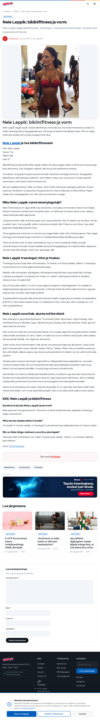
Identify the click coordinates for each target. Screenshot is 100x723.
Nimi (8, 608)
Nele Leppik (11, 143)
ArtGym (55, 456)
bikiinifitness (9, 467)
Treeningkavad (63, 676)
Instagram (80, 681)
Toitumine (38, 467)
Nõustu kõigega (21, 714)
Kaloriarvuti (61, 663)
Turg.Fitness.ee (16, 446)
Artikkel (16, 11)
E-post (9, 618)
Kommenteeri (12, 578)
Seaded (82, 714)
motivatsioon (24, 467)
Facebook (80, 685)
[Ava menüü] (94, 4)
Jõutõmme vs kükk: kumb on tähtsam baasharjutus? (49, 541)
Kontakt (79, 677)
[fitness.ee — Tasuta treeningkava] (50, 487)
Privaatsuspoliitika (27, 708)
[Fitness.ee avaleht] (8, 4)
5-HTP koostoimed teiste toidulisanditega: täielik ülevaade (16, 543)
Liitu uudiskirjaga (86, 671)
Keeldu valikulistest (54, 714)
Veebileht (10, 629)
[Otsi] (88, 4)
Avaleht (7, 11)
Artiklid (40, 668)
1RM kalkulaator (63, 672)
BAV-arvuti (61, 668)
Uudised (40, 663)
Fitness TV (41, 676)
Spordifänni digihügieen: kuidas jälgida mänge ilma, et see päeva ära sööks (82, 543)
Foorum (40, 672)
